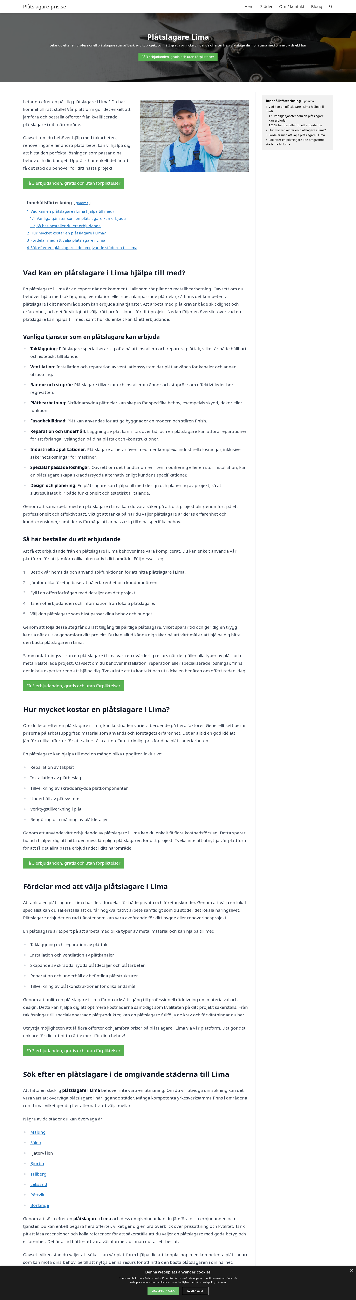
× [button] (351, 1270)
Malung (38, 1132)
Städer (266, 6)
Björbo (37, 1163)
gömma (82, 203)
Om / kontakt (291, 6)
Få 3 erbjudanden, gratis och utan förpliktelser (178, 57)
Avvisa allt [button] (195, 1291)
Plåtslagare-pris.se (44, 6)
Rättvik (37, 1195)
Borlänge (39, 1205)
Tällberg (38, 1174)
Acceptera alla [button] (163, 1291)
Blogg (316, 6)
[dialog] (178, 1283)
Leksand (38, 1184)
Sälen (35, 1142)
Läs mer (221, 1282)
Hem (249, 6)
